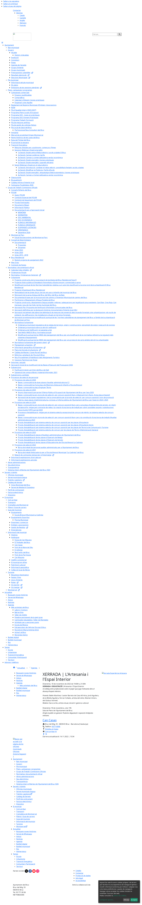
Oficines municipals (24, 789)
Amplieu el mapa (51, 729)
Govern (19, 764)
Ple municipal (21, 766)
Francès (23, 25)
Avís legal (79, 878)
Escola (18, 856)
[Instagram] (37, 871)
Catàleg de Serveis (23, 796)
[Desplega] (27, 668)
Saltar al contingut (10, 4)
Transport (20, 811)
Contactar (17, 10)
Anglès (22, 20)
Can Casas (50, 720)
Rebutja (126, 900)
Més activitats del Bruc (28, 685)
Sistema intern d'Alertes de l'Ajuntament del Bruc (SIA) (37, 784)
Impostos (20, 804)
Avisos (18, 678)
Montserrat (20, 826)
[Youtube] (34, 871)
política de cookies (119, 896)
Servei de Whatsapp (24, 675)
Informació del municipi (25, 821)
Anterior (16, 754)
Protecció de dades (83, 875)
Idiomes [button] (19, 13)
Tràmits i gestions (23, 794)
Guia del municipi (23, 819)
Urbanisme (20, 859)
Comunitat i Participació (25, 864)
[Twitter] (26, 871)
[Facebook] (30, 871)
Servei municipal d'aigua (25, 791)
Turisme (19, 824)
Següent (23, 754)
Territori (19, 866)
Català (22, 15)
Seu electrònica (22, 779)
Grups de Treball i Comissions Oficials (31, 771)
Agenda (34, 668)
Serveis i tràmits (19, 786)
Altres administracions (25, 776)
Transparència (22, 781)
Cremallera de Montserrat (26, 814)
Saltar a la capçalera (11, 1)
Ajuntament (17, 759)
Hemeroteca (21, 695)
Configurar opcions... (107, 900)
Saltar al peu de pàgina (12, 6)
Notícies (19, 680)
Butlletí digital (21, 688)
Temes (15, 854)
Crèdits (78, 870)
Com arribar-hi (51, 731)
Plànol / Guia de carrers (25, 816)
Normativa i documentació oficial (29, 774)
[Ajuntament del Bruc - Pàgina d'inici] (22, 36)
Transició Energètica (24, 861)
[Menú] (2, 42)
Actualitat (21, 668)
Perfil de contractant (24, 799)
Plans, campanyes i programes (28, 769)
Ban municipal (21, 761)
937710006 (56, 726)
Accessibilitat (81, 880)
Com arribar (21, 809)
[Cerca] (119, 34)
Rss (17, 693)
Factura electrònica (23, 801)
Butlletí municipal (23, 690)
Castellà (23, 18)
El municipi (17, 806)
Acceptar (134, 900)
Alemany (23, 23)
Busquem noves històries (26, 673)
